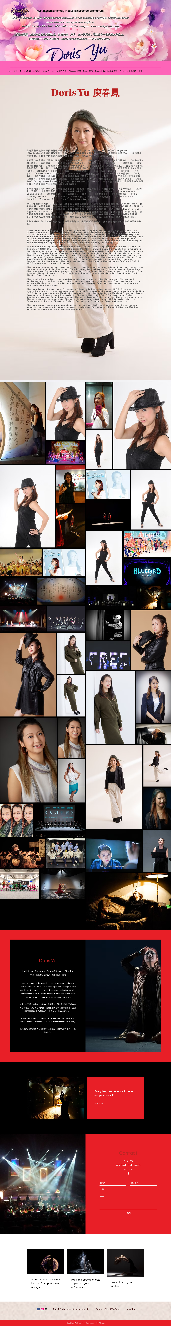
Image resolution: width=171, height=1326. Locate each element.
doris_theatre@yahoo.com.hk (128, 1165)
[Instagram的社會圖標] (42, 1309)
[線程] (46, 1309)
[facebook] (128, 1173)
